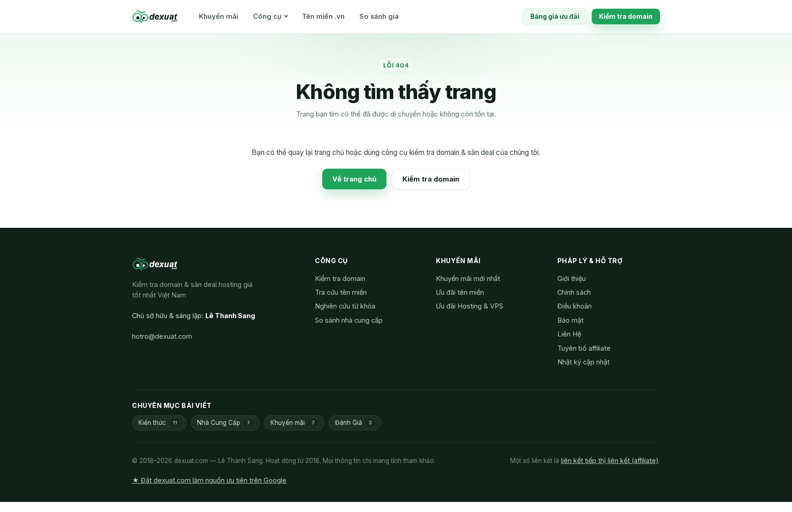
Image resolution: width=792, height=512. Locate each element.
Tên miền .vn (323, 16)
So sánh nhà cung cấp (349, 320)
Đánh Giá (353, 422)
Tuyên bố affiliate (583, 348)
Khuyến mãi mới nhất (468, 278)
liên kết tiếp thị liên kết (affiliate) (610, 460)
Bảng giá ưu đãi (554, 16)
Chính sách (574, 292)
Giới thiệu (571, 278)
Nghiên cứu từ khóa (345, 306)
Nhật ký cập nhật (583, 362)
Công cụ (267, 16)
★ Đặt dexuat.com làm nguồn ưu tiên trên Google (209, 480)
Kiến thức (157, 422)
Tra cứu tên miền (341, 292)
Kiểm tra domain (626, 16)
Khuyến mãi (218, 16)
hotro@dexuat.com (162, 336)
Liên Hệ (569, 334)
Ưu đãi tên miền (460, 292)
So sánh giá (379, 16)
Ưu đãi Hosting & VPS (469, 306)
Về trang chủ (354, 179)
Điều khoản (574, 306)
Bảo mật (570, 320)
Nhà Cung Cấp (223, 422)
